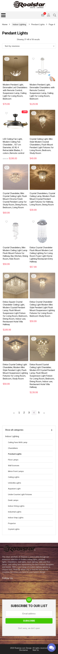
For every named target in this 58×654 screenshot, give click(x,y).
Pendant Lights (15, 454)
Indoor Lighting (19, 24)
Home (4, 24)
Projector (12, 523)
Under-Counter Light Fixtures (20, 494)
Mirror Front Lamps (16, 471)
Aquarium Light (14, 488)
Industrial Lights (14, 512)
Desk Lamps (13, 500)
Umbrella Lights (14, 483)
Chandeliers (13, 448)
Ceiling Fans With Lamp (17, 442)
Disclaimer (23, 650)
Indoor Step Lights (15, 517)
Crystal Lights (13, 529)
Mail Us (36, 650)
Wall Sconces (13, 465)
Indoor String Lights (16, 506)
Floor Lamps (13, 460)
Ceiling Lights (13, 477)
